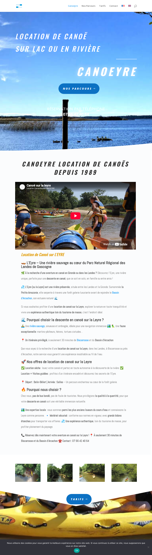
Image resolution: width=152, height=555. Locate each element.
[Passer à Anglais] (129, 8)
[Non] (148, 547)
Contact (113, 6)
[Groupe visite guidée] (28, 481)
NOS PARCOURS (77, 88)
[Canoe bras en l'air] (92, 481)
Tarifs (102, 6)
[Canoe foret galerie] (124, 481)
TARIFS (77, 499)
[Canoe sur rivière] (60, 481)
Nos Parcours (88, 6)
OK (76, 550)
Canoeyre (73, 6)
